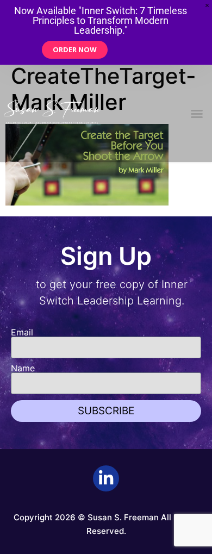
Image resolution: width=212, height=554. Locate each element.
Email (22, 332)
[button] (197, 113)
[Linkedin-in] (106, 478)
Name (23, 368)
